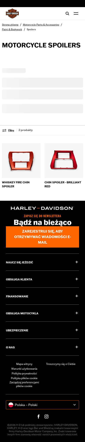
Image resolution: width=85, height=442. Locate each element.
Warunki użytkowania (24, 368)
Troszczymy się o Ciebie (61, 364)
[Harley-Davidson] (42, 208)
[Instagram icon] (46, 416)
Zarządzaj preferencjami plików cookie (24, 384)
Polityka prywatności (24, 373)
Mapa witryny (24, 364)
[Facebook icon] (38, 416)
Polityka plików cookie (24, 378)
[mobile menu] (75, 13)
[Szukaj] (67, 13)
